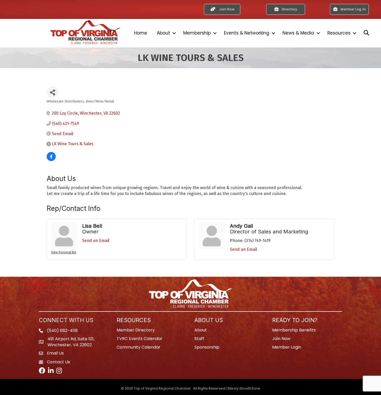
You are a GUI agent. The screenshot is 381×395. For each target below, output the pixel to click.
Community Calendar (138, 347)
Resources (338, 33)
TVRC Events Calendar (140, 339)
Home (140, 33)
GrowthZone (249, 388)
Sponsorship (207, 347)
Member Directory (136, 330)
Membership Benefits (294, 330)
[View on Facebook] (51, 159)
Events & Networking (246, 33)
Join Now (281, 339)
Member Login (286, 347)
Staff (199, 339)
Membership (197, 33)
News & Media (298, 33)
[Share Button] (52, 92)
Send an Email (95, 240)
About (163, 33)
